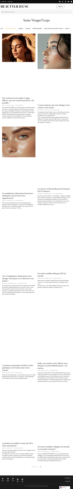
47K (13, 480)
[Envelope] (71, 1)
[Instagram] (62, 1)
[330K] (8, 479)
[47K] (13, 479)
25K (22, 481)
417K (2, 480)
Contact (68, 481)
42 (40, 467)
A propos (3, 1)
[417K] (2, 479)
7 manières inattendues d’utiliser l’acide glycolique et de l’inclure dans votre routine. (17, 368)
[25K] (22, 479)
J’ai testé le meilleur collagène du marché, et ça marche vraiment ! (54, 447)
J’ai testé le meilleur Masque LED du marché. (52, 274)
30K (18, 481)
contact (10, 1)
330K (8, 480)
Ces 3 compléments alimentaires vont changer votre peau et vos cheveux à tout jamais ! (18, 278)
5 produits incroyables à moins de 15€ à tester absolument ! (17, 444)
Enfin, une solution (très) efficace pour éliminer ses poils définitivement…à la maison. (53, 365)
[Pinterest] (68, 1)
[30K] (18, 479)
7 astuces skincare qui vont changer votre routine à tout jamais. (54, 106)
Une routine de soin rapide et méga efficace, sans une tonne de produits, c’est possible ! (18, 100)
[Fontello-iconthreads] (65, 1)
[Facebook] (59, 1)
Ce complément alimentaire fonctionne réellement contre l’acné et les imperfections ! (17, 196)
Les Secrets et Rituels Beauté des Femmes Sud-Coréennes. (54, 190)
